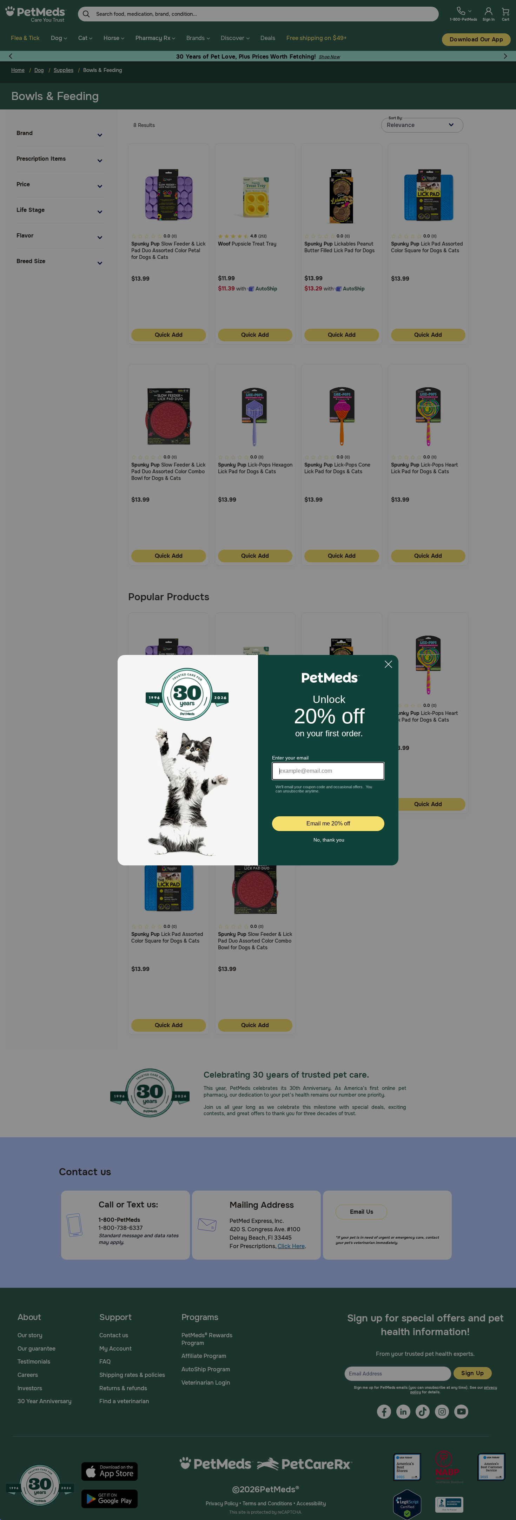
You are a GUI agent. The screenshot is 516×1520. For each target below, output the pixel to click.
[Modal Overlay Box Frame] (258, 760)
